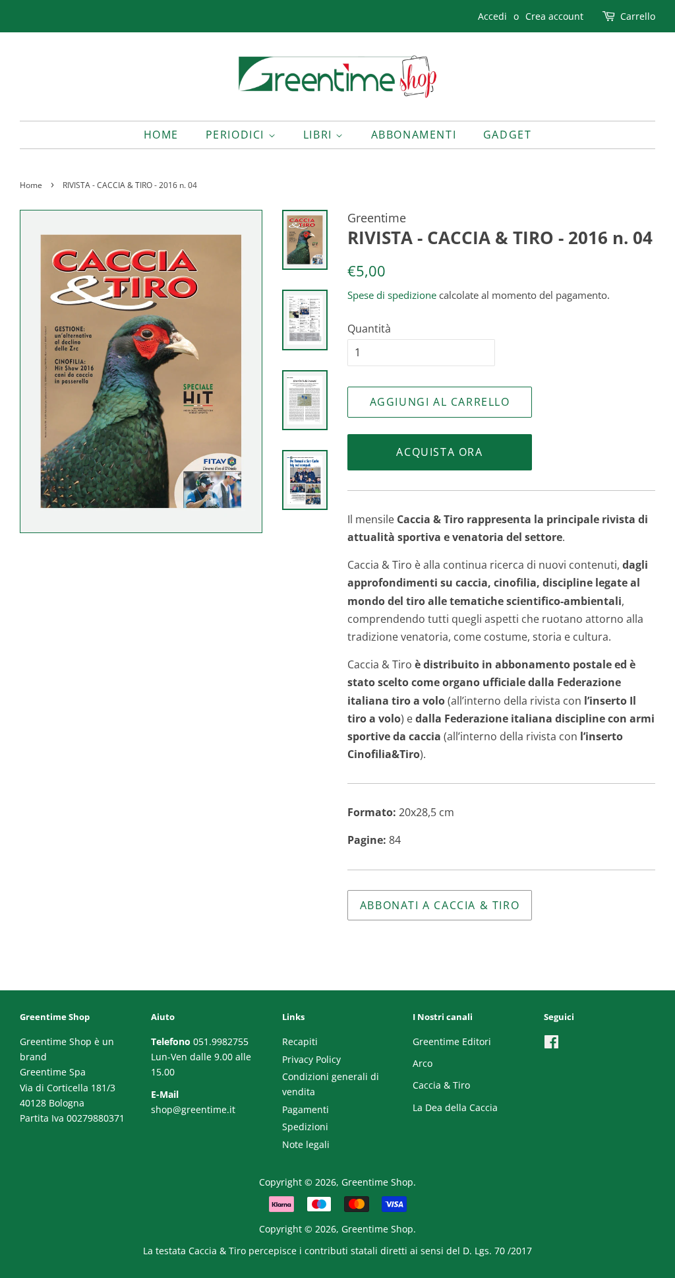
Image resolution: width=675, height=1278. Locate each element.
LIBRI (319, 134)
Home (161, 134)
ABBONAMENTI (414, 134)
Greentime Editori (452, 1041)
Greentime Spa (53, 1072)
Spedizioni (305, 1126)
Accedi (492, 16)
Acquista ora (439, 452)
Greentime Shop (377, 1182)
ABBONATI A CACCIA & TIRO (439, 905)
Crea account (554, 16)
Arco (422, 1063)
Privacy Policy (311, 1059)
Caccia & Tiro (441, 1085)
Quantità (369, 328)
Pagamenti (305, 1109)
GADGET (507, 134)
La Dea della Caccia (455, 1107)
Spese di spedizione (391, 295)
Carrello (637, 16)
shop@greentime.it (193, 1109)
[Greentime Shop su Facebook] (551, 1044)
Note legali (306, 1144)
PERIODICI (237, 134)
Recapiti (300, 1041)
